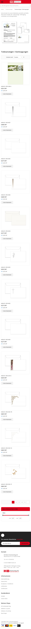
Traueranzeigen (9, 9)
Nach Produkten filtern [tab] (10, 509)
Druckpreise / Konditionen (7, 583)
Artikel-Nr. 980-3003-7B (6, 412)
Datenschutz (4, 581)
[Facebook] (2, 535)
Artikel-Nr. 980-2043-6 (6, 375)
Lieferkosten (4, 586)
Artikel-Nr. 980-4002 (5, 303)
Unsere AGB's (4, 598)
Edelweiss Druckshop (6, 611)
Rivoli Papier (4, 613)
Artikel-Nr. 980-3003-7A (6, 448)
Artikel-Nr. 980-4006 (5, 195)
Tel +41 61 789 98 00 (9, 559)
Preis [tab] (4, 512)
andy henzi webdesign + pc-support (16, 623)
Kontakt (3, 596)
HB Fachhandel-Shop (6, 606)
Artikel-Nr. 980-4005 (5, 158)
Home (2, 9)
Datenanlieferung (5, 579)
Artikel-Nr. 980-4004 (5, 231)
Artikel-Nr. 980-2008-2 (6, 86)
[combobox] (15, 5)
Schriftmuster (4, 588)
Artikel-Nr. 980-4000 (5, 339)
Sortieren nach (9, 57)
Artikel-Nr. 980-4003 (5, 267)
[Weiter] (28, 502)
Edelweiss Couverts (5, 608)
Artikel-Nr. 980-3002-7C (6, 484)
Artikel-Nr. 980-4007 (5, 122)
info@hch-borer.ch (11, 562)
